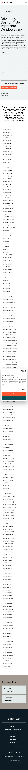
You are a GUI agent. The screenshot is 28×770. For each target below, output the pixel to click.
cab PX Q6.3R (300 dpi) (8, 541)
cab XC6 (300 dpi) (7, 660)
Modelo (3, 77)
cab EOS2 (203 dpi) (7, 260)
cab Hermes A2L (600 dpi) (9, 296)
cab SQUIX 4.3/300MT (8, 614)
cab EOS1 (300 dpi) (7, 257)
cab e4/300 (5, 252)
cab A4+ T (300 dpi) (7, 178)
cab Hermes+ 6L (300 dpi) (9, 415)
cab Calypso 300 (7, 235)
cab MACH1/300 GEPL (8, 450)
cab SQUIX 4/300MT (8, 628)
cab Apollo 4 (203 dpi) (8, 211)
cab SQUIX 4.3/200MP (8, 598)
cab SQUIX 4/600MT (8, 641)
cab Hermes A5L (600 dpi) (9, 318)
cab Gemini (5, 277)
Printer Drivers (6, 11)
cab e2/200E (6, 241)
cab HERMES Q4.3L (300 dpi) (10, 343)
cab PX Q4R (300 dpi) (8, 526)
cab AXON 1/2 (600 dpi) (8, 219)
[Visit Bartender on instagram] (19, 752)
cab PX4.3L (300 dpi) (8, 546)
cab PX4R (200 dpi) (7, 563)
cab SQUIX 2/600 (7, 587)
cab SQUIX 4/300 (7, 620)
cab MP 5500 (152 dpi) (8, 499)
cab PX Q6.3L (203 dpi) (8, 532)
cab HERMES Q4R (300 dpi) (9, 356)
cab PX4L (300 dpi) (7, 557)
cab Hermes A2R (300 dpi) (9, 299)
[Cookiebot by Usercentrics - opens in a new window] (20, 371)
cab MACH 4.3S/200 (8, 428)
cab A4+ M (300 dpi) (8, 173)
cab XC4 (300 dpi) (7, 658)
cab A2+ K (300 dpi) (7, 135)
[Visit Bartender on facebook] (11, 752)
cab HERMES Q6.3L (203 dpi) (10, 362)
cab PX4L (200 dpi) (7, 554)
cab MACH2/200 (7, 455)
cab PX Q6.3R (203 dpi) (8, 538)
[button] (14, 690)
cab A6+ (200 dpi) (7, 186)
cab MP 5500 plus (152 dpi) (9, 504)
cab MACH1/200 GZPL (8, 444)
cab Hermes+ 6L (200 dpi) (9, 412)
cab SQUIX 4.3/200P (8, 603)
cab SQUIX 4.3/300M (8, 609)
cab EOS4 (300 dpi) (7, 269)
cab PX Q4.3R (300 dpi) (8, 518)
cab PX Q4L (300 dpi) (8, 521)
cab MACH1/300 (7, 447)
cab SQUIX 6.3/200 (7, 647)
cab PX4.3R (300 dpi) (8, 552)
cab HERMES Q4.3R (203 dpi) (10, 345)
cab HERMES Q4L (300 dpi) (9, 351)
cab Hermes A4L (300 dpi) (9, 305)
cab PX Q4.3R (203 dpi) (8, 515)
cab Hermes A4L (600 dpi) (9, 307)
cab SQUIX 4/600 (7, 633)
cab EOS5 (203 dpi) (7, 272)
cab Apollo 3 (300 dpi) (8, 208)
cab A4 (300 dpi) (7, 146)
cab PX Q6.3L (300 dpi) (8, 534)
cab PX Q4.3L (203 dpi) (8, 510)
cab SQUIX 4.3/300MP (8, 612)
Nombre (3, 52)
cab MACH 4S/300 (7, 434)
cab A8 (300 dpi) (7, 195)
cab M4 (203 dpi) (7, 423)
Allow (14, 393)
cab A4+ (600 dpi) (7, 162)
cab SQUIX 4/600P (7, 644)
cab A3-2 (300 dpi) (7, 143)
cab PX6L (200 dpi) (7, 571)
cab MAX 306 (6, 488)
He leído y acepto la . (13, 83)
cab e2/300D (6, 244)
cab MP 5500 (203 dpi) (8, 502)
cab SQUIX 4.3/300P (8, 617)
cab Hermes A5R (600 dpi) (9, 324)
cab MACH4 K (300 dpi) (8, 480)
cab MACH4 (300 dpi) (8, 474)
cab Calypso (6, 230)
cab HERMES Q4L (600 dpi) (9, 354)
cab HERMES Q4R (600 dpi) (9, 359)
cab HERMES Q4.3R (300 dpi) (10, 348)
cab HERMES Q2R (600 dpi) (9, 337)
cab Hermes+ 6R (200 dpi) (9, 417)
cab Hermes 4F (6, 283)
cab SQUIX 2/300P (7, 584)
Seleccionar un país (5, 70)
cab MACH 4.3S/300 (8, 431)
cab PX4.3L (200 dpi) (8, 543)
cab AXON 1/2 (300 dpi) (8, 216)
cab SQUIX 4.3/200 (7, 592)
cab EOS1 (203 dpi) (7, 255)
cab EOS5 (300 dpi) (7, 275)
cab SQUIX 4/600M (7, 636)
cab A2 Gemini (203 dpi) (8, 127)
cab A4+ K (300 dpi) (7, 167)
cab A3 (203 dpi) (7, 138)
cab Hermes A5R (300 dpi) (9, 321)
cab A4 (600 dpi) (7, 148)
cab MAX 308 (6, 491)
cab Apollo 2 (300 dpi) (8, 203)
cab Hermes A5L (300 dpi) (9, 315)
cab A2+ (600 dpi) (7, 132)
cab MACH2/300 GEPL (8, 466)
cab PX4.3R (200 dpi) (8, 549)
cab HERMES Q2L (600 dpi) (9, 332)
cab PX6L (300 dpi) (7, 573)
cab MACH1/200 (7, 439)
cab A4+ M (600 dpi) (8, 176)
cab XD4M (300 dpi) (7, 666)
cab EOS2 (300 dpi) (7, 264)
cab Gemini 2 (6, 280)
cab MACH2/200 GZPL (8, 461)
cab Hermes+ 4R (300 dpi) (9, 406)
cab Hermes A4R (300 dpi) (9, 310)
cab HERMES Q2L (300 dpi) (9, 329)
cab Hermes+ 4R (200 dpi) (9, 404)
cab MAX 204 (6, 483)
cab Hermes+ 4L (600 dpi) (9, 401)
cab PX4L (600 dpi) (7, 560)
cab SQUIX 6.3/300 (7, 652)
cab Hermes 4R (6, 286)
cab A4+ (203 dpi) (7, 157)
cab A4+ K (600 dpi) (7, 170)
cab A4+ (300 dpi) (7, 159)
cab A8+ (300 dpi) (7, 197)
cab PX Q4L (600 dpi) (8, 523)
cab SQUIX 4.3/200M (8, 595)
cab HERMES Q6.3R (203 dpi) (10, 367)
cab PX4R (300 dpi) (7, 565)
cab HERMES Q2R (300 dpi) (9, 335)
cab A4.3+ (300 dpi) (7, 154)
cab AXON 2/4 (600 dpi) (8, 225)
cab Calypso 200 (7, 233)
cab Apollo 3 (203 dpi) (8, 206)
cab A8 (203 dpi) (7, 192)
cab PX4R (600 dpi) (7, 568)
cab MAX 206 (6, 485)
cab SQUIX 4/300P (7, 631)
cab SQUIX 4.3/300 (7, 606)
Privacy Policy (18, 382)
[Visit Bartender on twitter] (14, 752)
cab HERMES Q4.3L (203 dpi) (10, 340)
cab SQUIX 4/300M (7, 622)
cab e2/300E (6, 246)
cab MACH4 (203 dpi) (8, 472)
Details (23, 389)
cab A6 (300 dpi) (7, 184)
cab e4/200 (5, 249)
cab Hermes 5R (6, 291)
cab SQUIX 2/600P (7, 590)
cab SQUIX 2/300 (7, 582)
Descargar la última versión (9, 87)
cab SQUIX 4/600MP (8, 639)
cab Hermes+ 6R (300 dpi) (9, 420)
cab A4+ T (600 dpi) (7, 181)
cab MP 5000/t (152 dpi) (8, 493)
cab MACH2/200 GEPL (8, 458)
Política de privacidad (18, 83)
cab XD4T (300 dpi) (7, 669)
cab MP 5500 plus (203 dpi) (9, 507)
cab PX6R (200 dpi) (7, 576)
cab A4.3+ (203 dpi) (7, 151)
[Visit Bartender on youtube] (16, 752)
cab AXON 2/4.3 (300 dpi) (9, 227)
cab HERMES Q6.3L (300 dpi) (10, 364)
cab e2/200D (6, 238)
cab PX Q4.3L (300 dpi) (8, 512)
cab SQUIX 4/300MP (8, 625)
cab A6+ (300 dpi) (7, 189)
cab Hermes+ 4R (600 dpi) (9, 409)
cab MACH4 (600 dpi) (8, 477)
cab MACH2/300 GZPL (8, 469)
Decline (14, 398)
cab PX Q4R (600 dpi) (8, 529)
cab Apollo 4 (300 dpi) (8, 214)
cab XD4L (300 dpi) (7, 663)
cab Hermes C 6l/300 (8, 326)
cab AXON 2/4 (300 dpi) (8, 222)
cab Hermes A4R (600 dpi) (9, 313)
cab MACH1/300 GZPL (8, 453)
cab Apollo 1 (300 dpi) (8, 200)
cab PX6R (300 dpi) (7, 579)
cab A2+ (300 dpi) (7, 129)
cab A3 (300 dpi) (7, 140)
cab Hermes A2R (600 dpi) (9, 302)
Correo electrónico (5, 64)
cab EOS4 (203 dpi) (7, 266)
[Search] (23, 2)
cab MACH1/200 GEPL (8, 442)
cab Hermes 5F (6, 288)
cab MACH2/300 (7, 463)
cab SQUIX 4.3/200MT (8, 601)
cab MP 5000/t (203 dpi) (9, 496)
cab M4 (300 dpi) (7, 425)
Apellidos (3, 58)
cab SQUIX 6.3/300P (8, 655)
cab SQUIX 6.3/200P (8, 650)
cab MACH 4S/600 (7, 436)
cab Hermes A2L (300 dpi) (9, 294)
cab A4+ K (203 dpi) (7, 165)
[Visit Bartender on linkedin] (9, 752)
